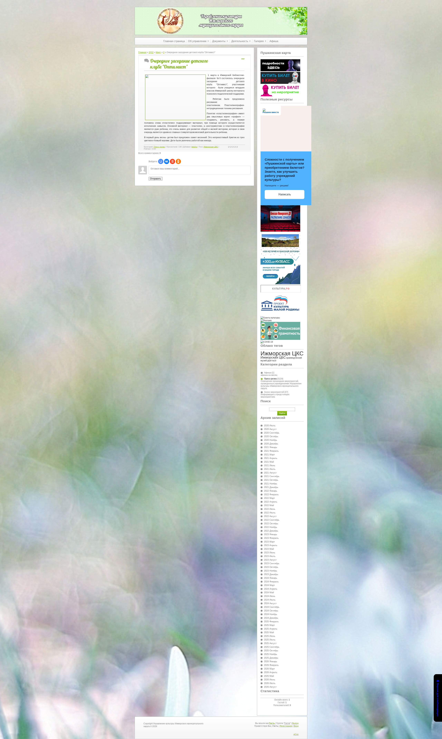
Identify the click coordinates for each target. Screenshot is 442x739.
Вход (296, 726)
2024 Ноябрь (270, 614)
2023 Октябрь (271, 567)
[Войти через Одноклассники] (178, 161)
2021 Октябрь (271, 480)
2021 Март (269, 454)
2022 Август (270, 516)
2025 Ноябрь (270, 654)
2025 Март (269, 625)
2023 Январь (270, 534)
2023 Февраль (271, 538)
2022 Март (269, 498)
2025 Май (269, 632)
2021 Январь (270, 447)
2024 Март (269, 585)
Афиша (267, 372)
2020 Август (270, 429)
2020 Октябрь (271, 436)
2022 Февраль (271, 494)
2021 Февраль (271, 451)
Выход (295, 723)
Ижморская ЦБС (211, 147)
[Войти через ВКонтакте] (166, 161)
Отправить (155, 178)
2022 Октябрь (271, 523)
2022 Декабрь (271, 530)
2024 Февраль (271, 581)
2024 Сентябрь (271, 607)
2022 (151, 52)
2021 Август (270, 472)
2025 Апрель (270, 629)
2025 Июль (269, 639)
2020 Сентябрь (271, 432)
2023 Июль (269, 556)
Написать (284, 194)
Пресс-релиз (159, 147)
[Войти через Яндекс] (172, 161)
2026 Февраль (271, 665)
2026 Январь (270, 661)
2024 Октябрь (271, 610)
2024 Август (270, 603)
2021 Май (269, 462)
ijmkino (194, 147)
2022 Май (269, 505)
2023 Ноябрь (270, 570)
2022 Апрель (270, 501)
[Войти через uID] (160, 161)
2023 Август (270, 560)
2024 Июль (269, 599)
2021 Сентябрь (271, 476)
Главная (142, 52)
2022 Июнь (269, 509)
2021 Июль (269, 469)
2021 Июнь (269, 465)
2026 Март (269, 668)
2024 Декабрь (271, 618)
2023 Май (269, 549)
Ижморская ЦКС (282, 353)
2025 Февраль (271, 621)
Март (158, 52)
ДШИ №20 (271, 361)
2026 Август (270, 687)
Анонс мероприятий (274, 392)
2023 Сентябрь (271, 563)
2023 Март (269, 541)
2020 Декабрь (271, 443)
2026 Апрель (270, 672)
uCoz (296, 734)
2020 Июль (269, 425)
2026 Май (269, 676)
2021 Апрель (270, 458)
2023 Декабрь (271, 574)
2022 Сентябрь (271, 520)
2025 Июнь (269, 636)
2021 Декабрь (271, 487)
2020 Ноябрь (270, 440)
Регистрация (286, 726)
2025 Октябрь (271, 650)
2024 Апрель (270, 589)
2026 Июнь (269, 679)
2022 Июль (269, 512)
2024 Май (269, 592)
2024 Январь (270, 578)
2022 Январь (270, 491)
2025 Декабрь (271, 658)
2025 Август (270, 643)
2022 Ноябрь (270, 527)
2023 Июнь (269, 552)
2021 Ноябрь (270, 483)
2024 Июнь (269, 596)
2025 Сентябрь (271, 647)
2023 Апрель (270, 545)
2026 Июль (269, 683)
